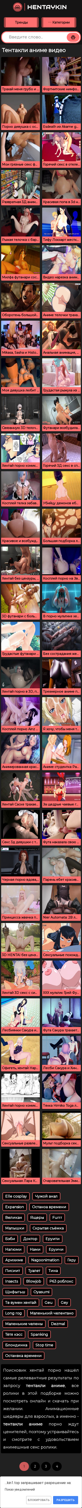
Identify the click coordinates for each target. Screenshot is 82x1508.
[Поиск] (73, 37)
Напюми (13, 1249)
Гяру (71, 1260)
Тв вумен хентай (20, 1302)
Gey (64, 1302)
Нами (35, 1249)
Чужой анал (46, 1196)
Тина (53, 1271)
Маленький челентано (52, 1313)
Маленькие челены (24, 1324)
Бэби (10, 1239)
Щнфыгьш (15, 1292)
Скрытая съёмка (48, 1228)
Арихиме (14, 1260)
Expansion (14, 1207)
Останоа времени (49, 1207)
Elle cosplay (16, 1196)
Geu (49, 1302)
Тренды (21, 22)
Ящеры (37, 1217)
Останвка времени (23, 1356)
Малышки (14, 1228)
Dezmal (58, 1324)
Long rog (13, 1313)
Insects (11, 1281)
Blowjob (33, 1281)
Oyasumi (41, 1292)
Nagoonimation (45, 1260)
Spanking (39, 1334)
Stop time (44, 1345)
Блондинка (16, 1345)
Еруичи (56, 1249)
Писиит (12, 1271)
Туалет (34, 1271)
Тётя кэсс (14, 1334)
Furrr (57, 1217)
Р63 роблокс (61, 1281)
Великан (13, 1217)
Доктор (30, 1239)
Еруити (53, 1239)
